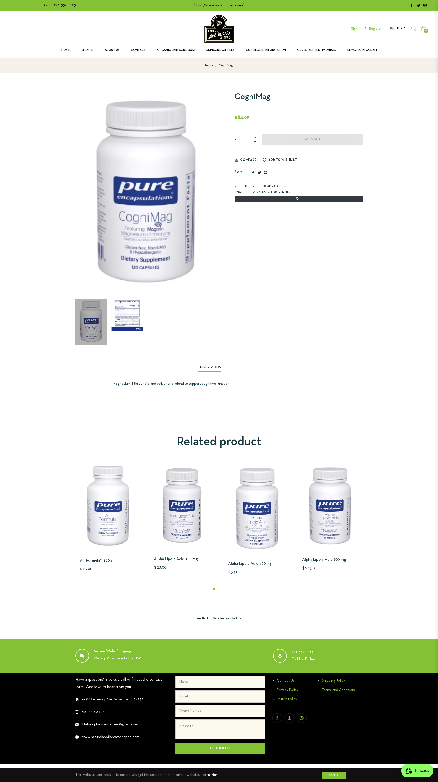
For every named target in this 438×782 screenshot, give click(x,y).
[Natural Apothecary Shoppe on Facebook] (411, 5)
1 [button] (214, 589)
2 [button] (219, 589)
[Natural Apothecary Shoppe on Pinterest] (418, 5)
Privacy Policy (287, 690)
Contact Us (286, 680)
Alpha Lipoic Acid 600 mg (324, 560)
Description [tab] (209, 367)
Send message (220, 748)
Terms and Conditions (339, 690)
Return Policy (287, 699)
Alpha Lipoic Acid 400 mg (250, 564)
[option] (108, 524)
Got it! (334, 775)
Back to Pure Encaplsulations (221, 618)
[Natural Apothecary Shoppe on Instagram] (425, 5)
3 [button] (224, 589)
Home (209, 65)
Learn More (210, 775)
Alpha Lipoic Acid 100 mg (176, 559)
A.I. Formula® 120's (96, 560)
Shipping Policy (333, 680)
